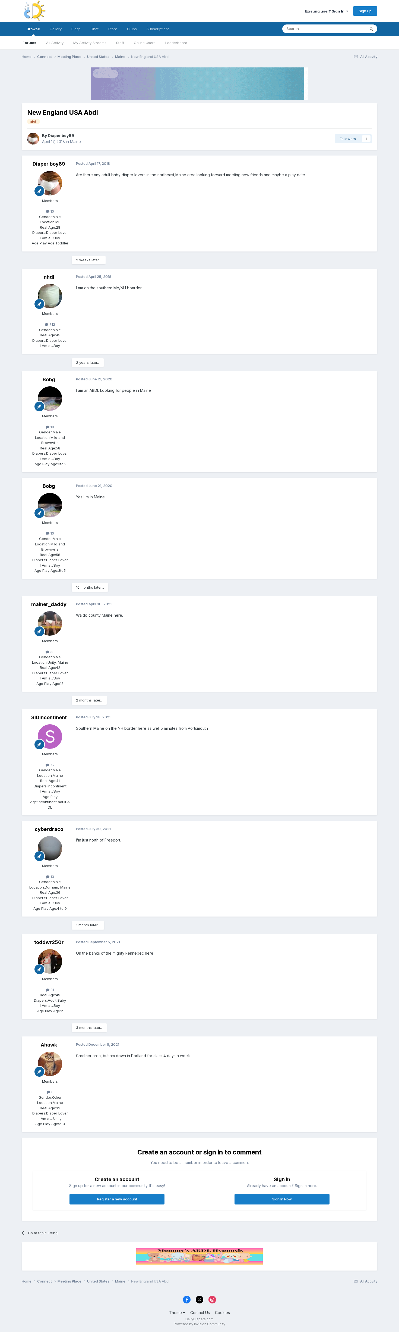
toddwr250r (49, 942)
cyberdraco (49, 829)
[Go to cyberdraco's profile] (50, 848)
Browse (33, 29)
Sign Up (365, 11)
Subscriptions (158, 29)
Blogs (76, 29)
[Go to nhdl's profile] (50, 296)
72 (52, 765)
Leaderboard (176, 43)
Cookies (222, 1312)
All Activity (55, 43)
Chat (94, 29)
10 (51, 211)
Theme (176, 1312)
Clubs (132, 29)
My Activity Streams (89, 43)
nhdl (49, 277)
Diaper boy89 (61, 135)
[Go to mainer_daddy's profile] (50, 623)
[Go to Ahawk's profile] (50, 1064)
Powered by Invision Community (199, 1324)
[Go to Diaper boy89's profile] (33, 139)
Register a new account (117, 1199)
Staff (120, 43)
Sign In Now (282, 1199)
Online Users (145, 43)
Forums (29, 43)
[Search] (371, 28)
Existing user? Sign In (325, 11)
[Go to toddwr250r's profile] (50, 961)
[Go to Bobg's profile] (50, 398)
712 (51, 324)
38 (52, 652)
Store (112, 29)
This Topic (349, 29)
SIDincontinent (49, 717)
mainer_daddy (48, 604)
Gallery (56, 29)
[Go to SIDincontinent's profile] (50, 736)
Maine (75, 141)
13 (51, 876)
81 (51, 990)
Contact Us (200, 1312)
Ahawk (49, 1045)
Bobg (49, 379)
